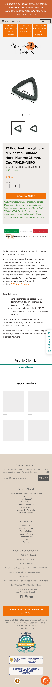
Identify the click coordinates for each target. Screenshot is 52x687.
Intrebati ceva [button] (26, 367)
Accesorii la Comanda (26, 510)
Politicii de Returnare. (20, 284)
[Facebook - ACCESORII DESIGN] (21, 596)
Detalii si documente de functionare (34, 581)
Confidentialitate (26, 537)
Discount (26, 496)
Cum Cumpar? (26, 499)
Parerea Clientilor (26, 528)
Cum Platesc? (26, 502)
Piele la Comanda (26, 513)
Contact (26, 542)
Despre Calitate (26, 531)
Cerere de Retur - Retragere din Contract (26, 494)
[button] (49, 342)
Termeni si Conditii (26, 534)
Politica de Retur (26, 507)
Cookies (26, 539)
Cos (47, 21)
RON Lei (15, 21)
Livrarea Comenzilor (26, 505)
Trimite (43, 478)
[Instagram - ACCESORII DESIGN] (26, 596)
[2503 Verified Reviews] (26, 653)
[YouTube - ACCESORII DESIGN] (31, 596)
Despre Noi (26, 526)
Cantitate (9, 182)
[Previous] (23, 115)
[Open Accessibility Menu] (17, 681)
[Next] (29, 115)
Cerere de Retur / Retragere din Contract (26, 611)
